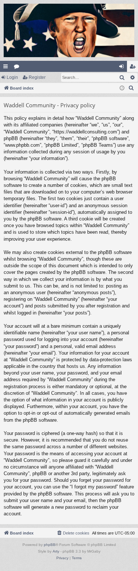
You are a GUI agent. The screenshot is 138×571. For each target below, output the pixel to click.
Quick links (7, 68)
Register (37, 77)
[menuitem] (131, 88)
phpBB (50, 545)
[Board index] (69, 30)
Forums (18, 68)
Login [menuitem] (123, 68)
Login (12, 77)
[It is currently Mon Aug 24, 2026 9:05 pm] (122, 88)
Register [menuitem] (134, 68)
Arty (56, 551)
